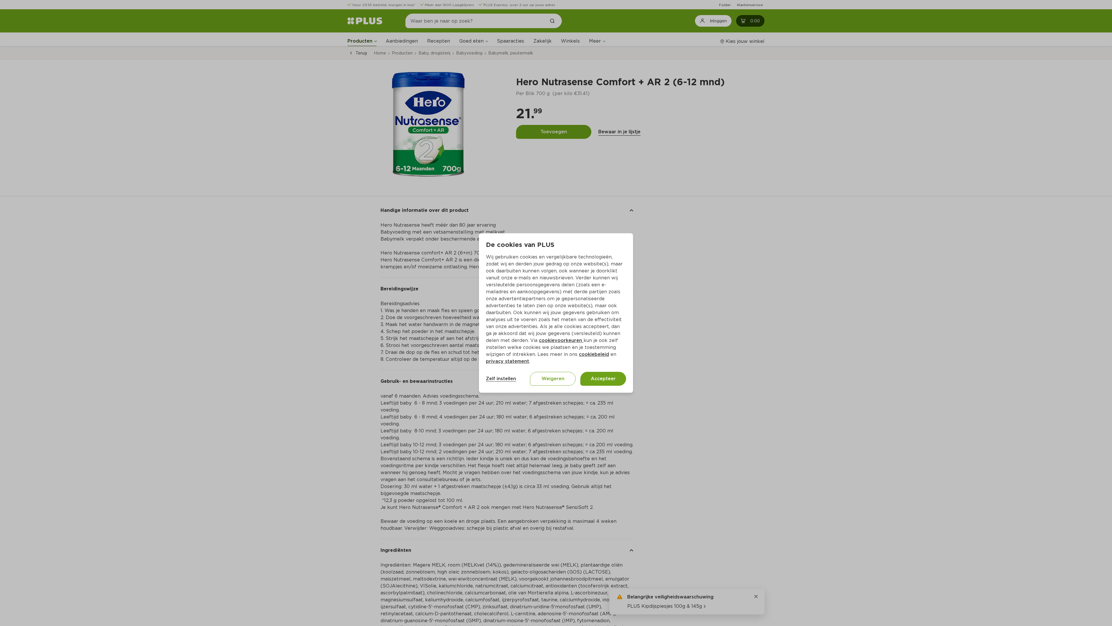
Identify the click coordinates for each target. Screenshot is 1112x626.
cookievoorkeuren (561, 340)
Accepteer (603, 378)
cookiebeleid (594, 354)
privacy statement (507, 361)
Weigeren (553, 378)
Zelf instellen (501, 378)
